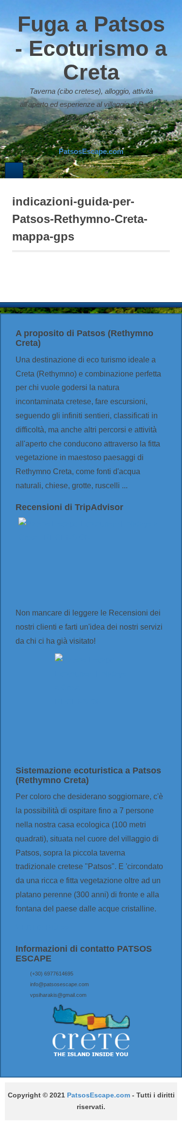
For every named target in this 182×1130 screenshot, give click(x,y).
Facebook (84, 137)
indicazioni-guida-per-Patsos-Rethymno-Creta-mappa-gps (80, 219)
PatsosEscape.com (98, 1095)
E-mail (71, 137)
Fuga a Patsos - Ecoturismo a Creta (91, 48)
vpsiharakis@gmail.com (58, 995)
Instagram (97, 137)
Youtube (110, 137)
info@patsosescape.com (59, 984)
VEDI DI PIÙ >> (42, 928)
